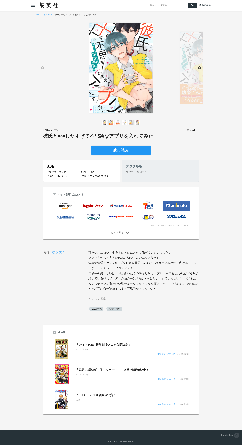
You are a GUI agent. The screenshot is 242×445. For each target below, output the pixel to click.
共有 (189, 130)
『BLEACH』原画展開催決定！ (96, 395)
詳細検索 (206, 5)
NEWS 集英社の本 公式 (166, 354)
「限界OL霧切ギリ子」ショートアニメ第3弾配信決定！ (112, 370)
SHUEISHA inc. (114, 441)
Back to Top (230, 435)
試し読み (121, 150)
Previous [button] (42, 68)
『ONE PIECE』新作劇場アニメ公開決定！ (103, 344)
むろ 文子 (58, 252)
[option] (121, 68)
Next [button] (199, 68)
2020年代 (97, 308)
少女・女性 (115, 308)
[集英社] (48, 5)
